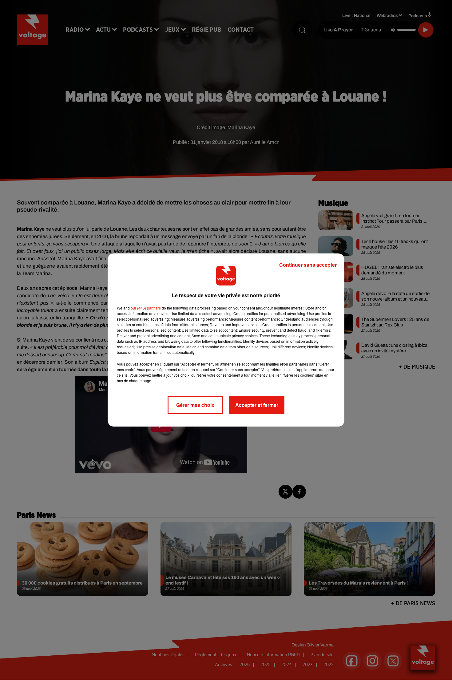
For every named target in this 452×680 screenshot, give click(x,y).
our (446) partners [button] (146, 307)
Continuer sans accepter (308, 264)
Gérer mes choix (195, 404)
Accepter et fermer (256, 404)
